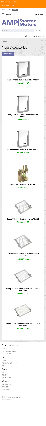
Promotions (6, 387)
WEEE (4, 366)
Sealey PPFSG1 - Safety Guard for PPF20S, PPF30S (23, 116)
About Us (5, 372)
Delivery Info (7, 354)
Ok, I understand (8, 5)
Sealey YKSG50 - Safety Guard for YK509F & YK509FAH (23, 290)
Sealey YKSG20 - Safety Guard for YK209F (23, 219)
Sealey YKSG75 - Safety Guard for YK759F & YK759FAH (23, 324)
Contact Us (6, 348)
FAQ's (4, 360)
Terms (4, 375)
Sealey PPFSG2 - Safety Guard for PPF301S (23, 149)
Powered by (37, 425)
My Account (6, 378)
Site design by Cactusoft (8, 399)
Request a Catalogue (9, 363)
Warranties (6, 384)
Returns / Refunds (9, 351)
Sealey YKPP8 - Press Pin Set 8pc (23, 184)
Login (15, 10)
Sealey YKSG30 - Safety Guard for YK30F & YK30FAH (23, 255)
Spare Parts (6, 390)
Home (4, 41)
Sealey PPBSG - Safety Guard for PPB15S (23, 80)
